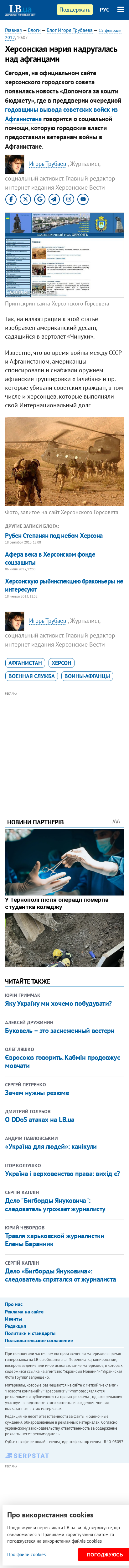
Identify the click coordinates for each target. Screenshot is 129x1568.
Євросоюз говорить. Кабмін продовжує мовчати (62, 1061)
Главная (13, 30)
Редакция (15, 1326)
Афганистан (25, 663)
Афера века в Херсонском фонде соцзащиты (50, 558)
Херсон (61, 663)
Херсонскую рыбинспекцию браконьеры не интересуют (64, 585)
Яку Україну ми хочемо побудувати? (58, 1003)
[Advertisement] (64, 746)
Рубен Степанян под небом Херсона (53, 535)
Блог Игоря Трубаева (70, 30)
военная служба (31, 676)
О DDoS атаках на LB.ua (39, 1119)
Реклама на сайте (24, 1311)
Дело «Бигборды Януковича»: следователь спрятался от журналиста (60, 1275)
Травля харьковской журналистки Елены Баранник (54, 1239)
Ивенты (13, 1319)
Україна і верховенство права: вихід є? (62, 1173)
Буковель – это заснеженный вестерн (59, 1030)
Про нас (14, 1304)
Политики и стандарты (30, 1333)
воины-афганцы (87, 676)
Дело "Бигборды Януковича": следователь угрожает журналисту (55, 1204)
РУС (104, 9)
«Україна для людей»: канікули (50, 1146)
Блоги (34, 30)
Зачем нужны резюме (37, 1092)
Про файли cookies (26, 1554)
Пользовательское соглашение (39, 1340)
